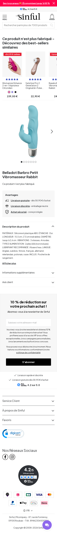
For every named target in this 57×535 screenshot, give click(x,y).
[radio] (7, 79)
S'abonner (28, 362)
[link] (9, 92)
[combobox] (26, 25)
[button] (54, 3)
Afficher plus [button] (9, 263)
